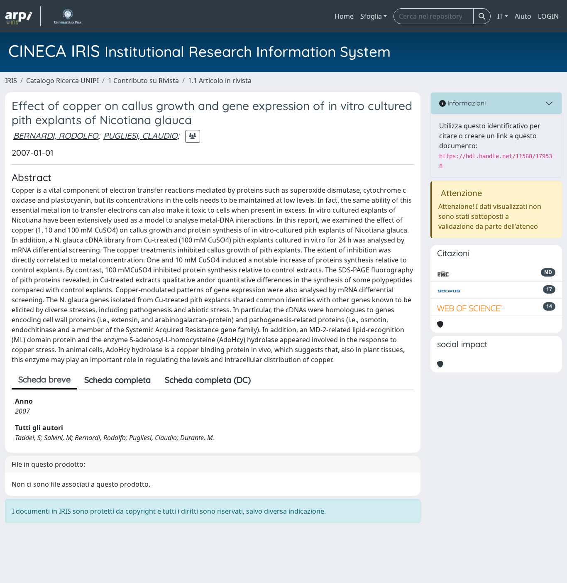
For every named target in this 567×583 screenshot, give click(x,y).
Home (344, 16)
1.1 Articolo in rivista (220, 80)
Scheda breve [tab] (44, 379)
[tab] (265, 380)
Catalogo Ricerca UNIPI (62, 80)
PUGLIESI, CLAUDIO (140, 135)
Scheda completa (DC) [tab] (208, 380)
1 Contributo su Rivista (143, 80)
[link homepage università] (67, 16)
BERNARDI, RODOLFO (55, 135)
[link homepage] (23, 16)
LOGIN (548, 16)
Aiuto (523, 16)
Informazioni (466, 103)
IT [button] (500, 16)
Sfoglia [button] (371, 16)
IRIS (11, 80)
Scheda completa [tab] (117, 380)
